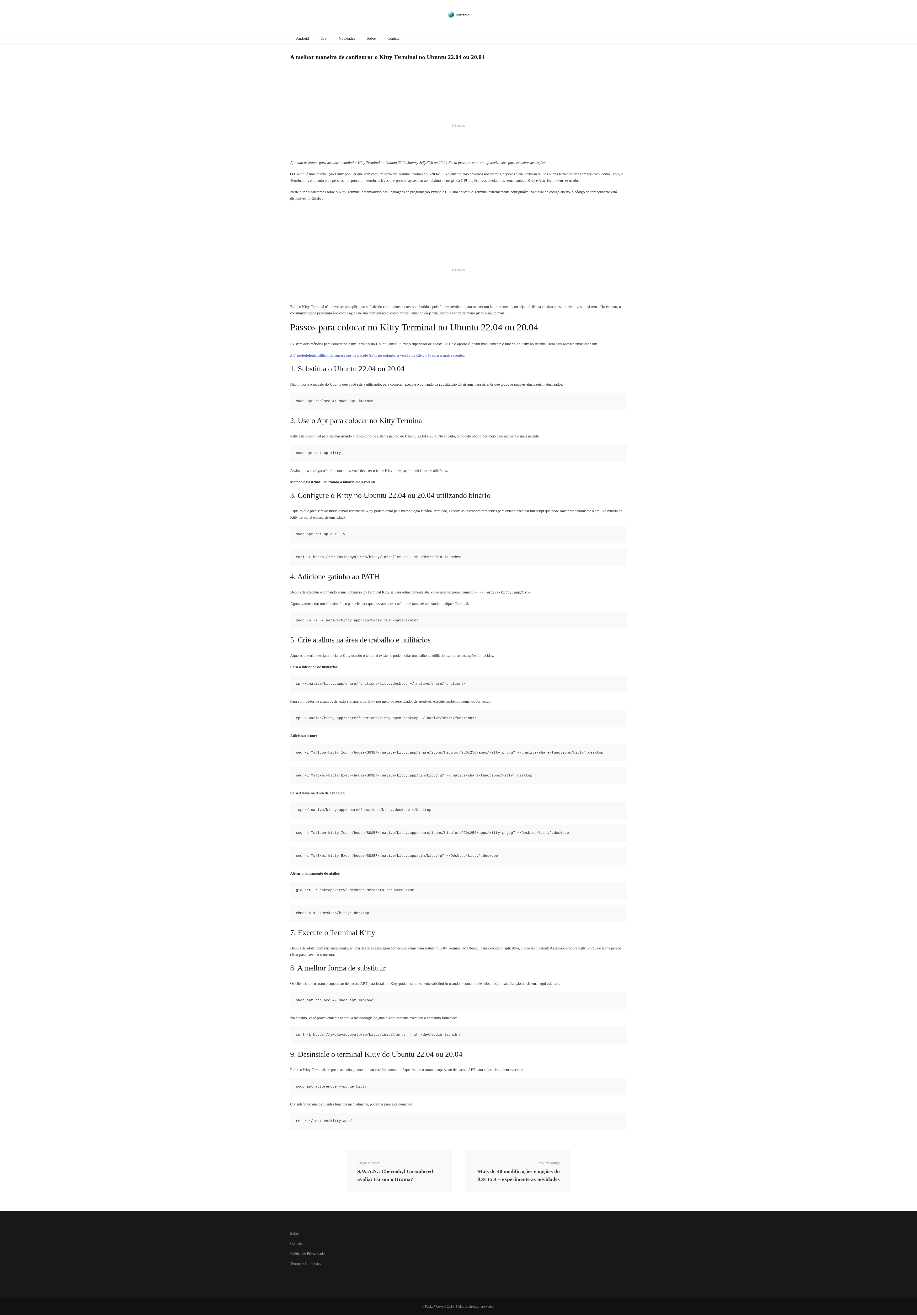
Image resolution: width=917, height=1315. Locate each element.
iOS (324, 38)
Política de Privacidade (307, 1253)
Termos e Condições (305, 1263)
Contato (394, 38)
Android (302, 38)
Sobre (371, 38)
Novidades (347, 38)
